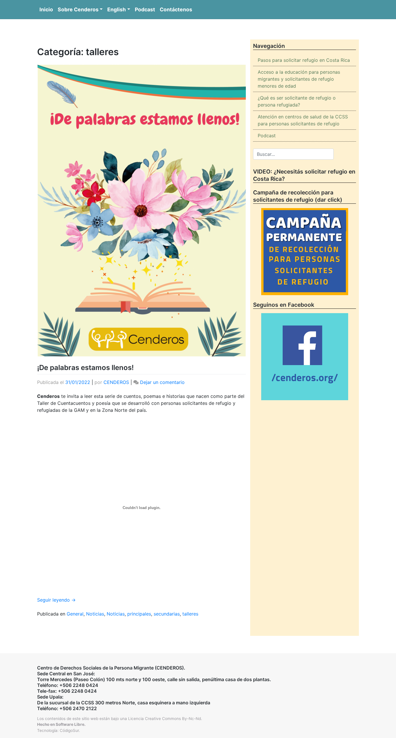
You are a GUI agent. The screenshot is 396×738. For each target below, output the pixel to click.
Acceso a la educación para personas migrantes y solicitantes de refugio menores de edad (299, 79)
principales (139, 614)
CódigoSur (69, 730)
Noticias (95, 614)
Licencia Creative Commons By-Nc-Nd (164, 718)
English (116, 9)
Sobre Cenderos (78, 9)
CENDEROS (116, 382)
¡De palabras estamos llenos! (85, 367)
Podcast (145, 9)
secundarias (167, 614)
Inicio (46, 9)
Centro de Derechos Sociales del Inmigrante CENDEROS (198, 29)
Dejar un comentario (162, 382)
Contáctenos (176, 9)
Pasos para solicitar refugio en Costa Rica (304, 60)
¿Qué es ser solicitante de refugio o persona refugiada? (297, 101)
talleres (190, 614)
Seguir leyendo (56, 600)
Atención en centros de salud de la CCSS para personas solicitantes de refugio (303, 120)
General (75, 614)
